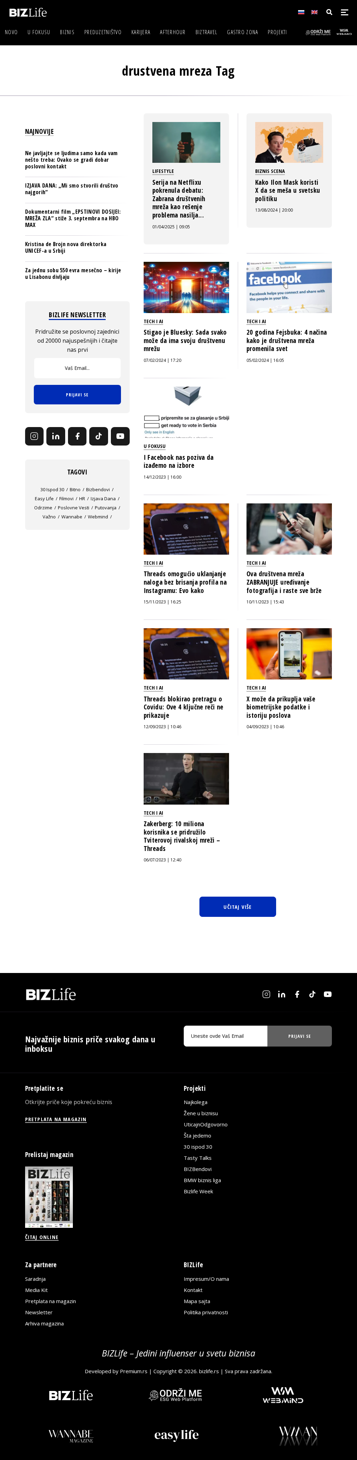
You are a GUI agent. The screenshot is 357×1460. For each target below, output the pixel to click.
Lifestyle (163, 170)
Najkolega (195, 1101)
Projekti (277, 32)
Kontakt (193, 1289)
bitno (75, 489)
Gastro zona (242, 32)
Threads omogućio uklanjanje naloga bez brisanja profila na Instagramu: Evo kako (185, 582)
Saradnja (35, 1278)
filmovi (66, 498)
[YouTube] (120, 436)
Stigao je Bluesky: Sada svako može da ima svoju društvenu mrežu (185, 340)
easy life (44, 498)
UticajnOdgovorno (206, 1124)
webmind (98, 517)
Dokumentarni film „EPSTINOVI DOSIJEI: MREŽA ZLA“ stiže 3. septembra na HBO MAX (73, 218)
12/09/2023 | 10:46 (162, 727)
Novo (11, 32)
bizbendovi (98, 489)
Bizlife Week (198, 1191)
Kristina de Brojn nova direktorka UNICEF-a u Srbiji (66, 247)
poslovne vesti (73, 507)
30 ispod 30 (52, 489)
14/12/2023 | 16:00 (162, 477)
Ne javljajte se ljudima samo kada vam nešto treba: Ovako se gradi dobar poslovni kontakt (71, 159)
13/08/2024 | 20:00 (274, 210)
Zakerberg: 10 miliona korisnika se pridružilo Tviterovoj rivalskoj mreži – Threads (182, 836)
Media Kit (36, 1289)
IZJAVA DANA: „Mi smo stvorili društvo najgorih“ (72, 189)
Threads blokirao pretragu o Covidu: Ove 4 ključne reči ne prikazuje (183, 707)
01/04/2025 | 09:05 (171, 227)
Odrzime (43, 507)
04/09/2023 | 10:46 (265, 727)
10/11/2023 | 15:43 (265, 602)
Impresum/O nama (206, 1278)
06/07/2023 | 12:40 (162, 860)
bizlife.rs (209, 1371)
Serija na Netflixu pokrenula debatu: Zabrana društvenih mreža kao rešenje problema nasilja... (178, 199)
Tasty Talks (198, 1157)
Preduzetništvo (103, 32)
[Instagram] (34, 436)
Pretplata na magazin (50, 1301)
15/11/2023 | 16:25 (162, 602)
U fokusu (39, 32)
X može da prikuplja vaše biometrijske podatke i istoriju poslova (280, 707)
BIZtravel (207, 32)
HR (82, 498)
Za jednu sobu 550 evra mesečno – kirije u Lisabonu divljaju (73, 273)
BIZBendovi (198, 1168)
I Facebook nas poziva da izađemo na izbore (179, 461)
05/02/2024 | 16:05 (265, 360)
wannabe (71, 517)
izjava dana (103, 498)
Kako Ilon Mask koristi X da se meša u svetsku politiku (287, 190)
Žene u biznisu (201, 1113)
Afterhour (173, 32)
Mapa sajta (197, 1301)
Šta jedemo (197, 1135)
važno (49, 517)
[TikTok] (98, 436)
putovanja (105, 507)
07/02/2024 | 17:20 (162, 360)
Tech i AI (153, 321)
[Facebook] (77, 436)
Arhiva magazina (44, 1323)
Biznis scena (270, 170)
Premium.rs (133, 1371)
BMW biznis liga (202, 1180)
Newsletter (39, 1312)
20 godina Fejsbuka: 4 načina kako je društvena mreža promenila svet (286, 340)
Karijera (140, 32)
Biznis (67, 32)
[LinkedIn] (55, 436)
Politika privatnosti (206, 1312)
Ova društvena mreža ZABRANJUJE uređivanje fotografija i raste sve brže (284, 582)
